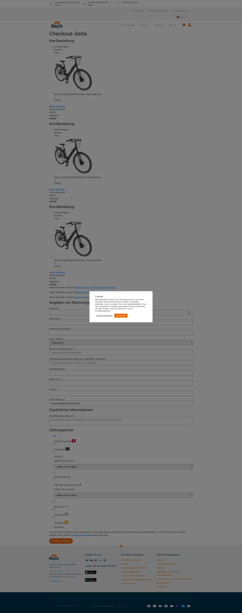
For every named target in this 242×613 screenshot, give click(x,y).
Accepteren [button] (121, 315)
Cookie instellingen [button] (104, 315)
